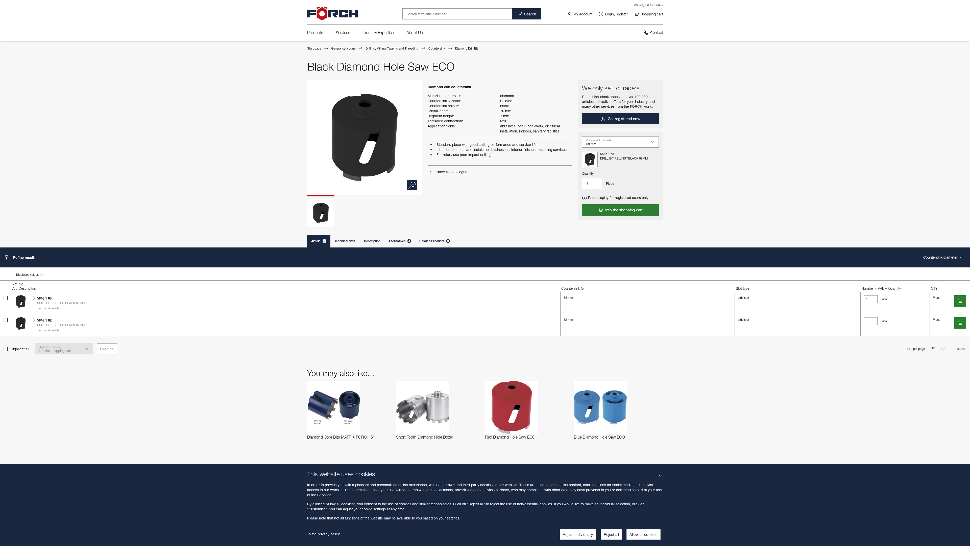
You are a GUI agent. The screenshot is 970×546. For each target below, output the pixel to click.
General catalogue (343, 48)
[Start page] (332, 14)
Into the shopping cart (623, 210)
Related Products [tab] (434, 241)
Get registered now (623, 118)
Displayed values (27, 275)
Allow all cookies (643, 534)
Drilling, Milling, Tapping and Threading (392, 48)
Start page (314, 48)
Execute (107, 349)
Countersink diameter (941, 257)
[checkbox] (5, 298)
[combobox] (622, 143)
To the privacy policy (323, 534)
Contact (656, 32)
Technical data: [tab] (345, 241)
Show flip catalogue (451, 172)
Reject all (611, 534)
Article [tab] (318, 241)
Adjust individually (578, 534)
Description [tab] (372, 241)
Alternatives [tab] (399, 241)
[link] (579, 13)
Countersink (436, 48)
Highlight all (20, 349)
